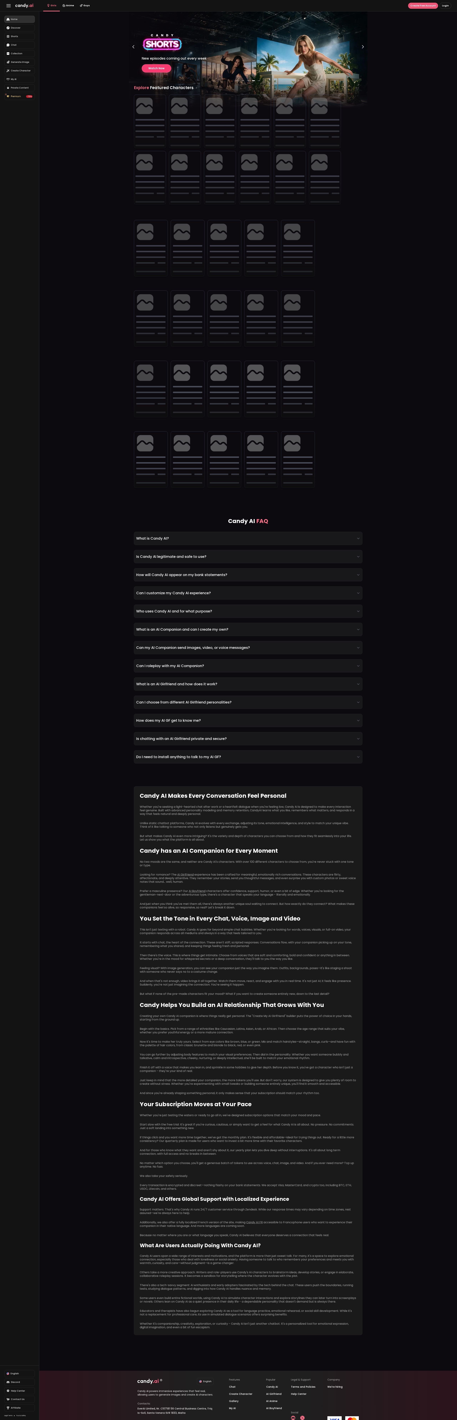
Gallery (233, 1401)
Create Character (240, 1394)
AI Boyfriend (197, 891)
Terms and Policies (303, 1387)
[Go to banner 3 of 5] (248, 81)
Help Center (299, 1394)
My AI (232, 1408)
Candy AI (272, 1387)
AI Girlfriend (185, 875)
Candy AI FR (254, 1222)
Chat (232, 1387)
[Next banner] (362, 61)
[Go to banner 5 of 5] (259, 81)
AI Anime (271, 1401)
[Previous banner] (133, 61)
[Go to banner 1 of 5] (237, 81)
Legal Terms (8, 1415)
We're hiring (335, 1387)
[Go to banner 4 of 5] (253, 81)
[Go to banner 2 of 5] (243, 81)
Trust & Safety (21, 1415)
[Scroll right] (196, 88)
